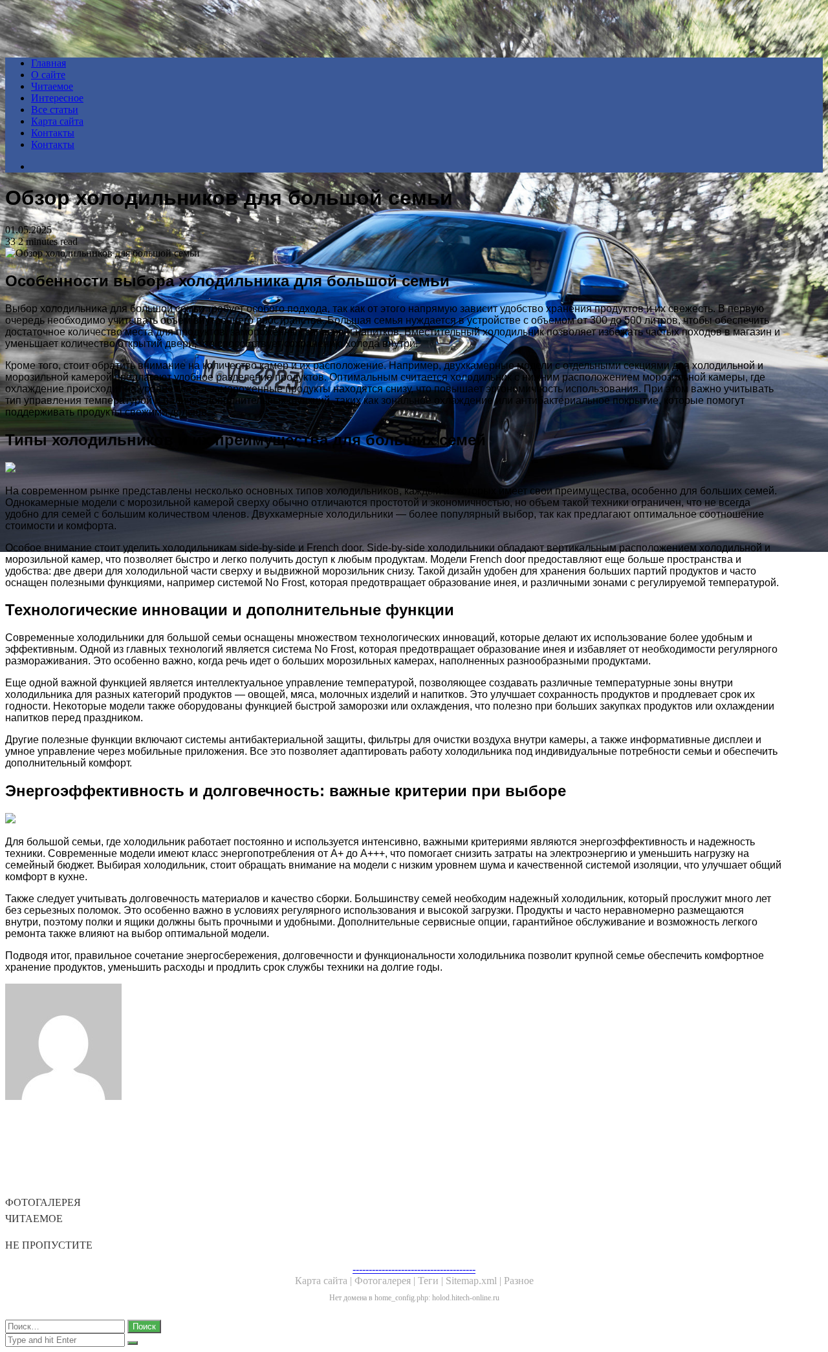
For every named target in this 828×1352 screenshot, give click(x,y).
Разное (519, 1280)
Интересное (57, 97)
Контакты (52, 132)
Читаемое (52, 86)
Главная (48, 63)
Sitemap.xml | (475, 1280)
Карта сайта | (324, 1280)
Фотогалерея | (386, 1280)
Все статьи (54, 109)
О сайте (48, 74)
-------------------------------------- (414, 1268)
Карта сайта (57, 121)
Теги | (432, 1280)
